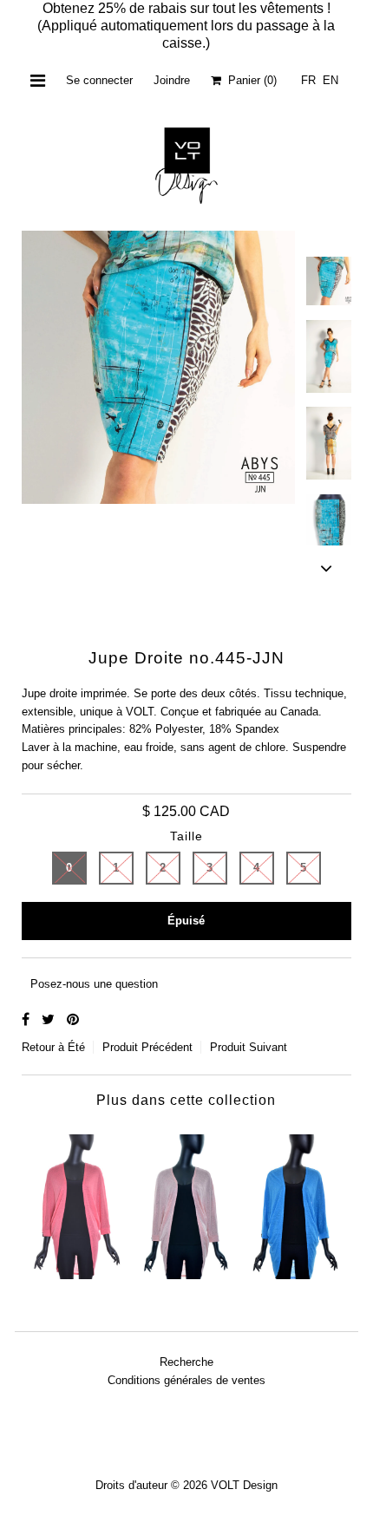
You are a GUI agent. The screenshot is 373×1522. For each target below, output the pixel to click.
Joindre (172, 80)
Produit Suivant (248, 1047)
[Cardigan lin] (76, 1202)
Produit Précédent (147, 1047)
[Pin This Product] (73, 1019)
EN (330, 80)
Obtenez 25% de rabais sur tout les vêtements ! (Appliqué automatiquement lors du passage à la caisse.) (186, 25)
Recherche (186, 1361)
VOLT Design (244, 1485)
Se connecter (99, 80)
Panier (249, 80)
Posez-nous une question (94, 983)
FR (308, 80)
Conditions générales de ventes (186, 1380)
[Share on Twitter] (50, 1019)
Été (76, 1047)
